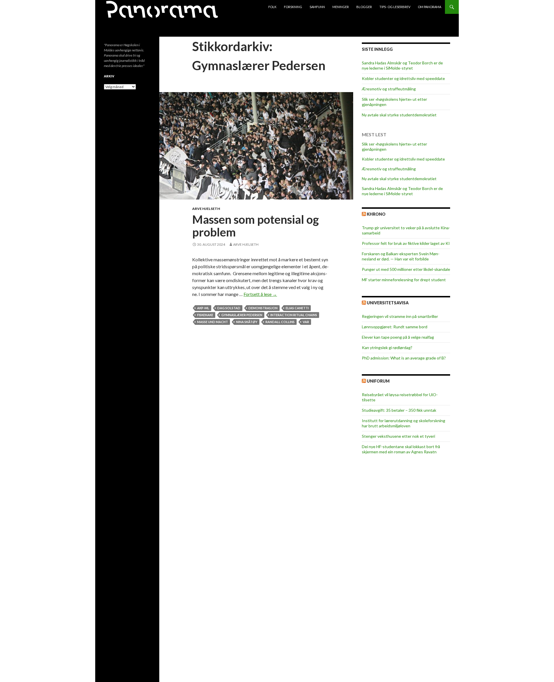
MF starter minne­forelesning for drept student (404, 279)
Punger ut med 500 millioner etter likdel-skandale (406, 269)
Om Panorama (429, 7)
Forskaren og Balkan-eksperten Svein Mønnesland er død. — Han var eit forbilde (400, 256)
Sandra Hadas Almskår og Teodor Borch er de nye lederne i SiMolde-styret (402, 65)
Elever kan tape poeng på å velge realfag (398, 337)
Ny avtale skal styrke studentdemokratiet (399, 114)
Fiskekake (205, 315)
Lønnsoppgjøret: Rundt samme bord (394, 326)
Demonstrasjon (263, 308)
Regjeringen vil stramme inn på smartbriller (400, 316)
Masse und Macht (212, 322)
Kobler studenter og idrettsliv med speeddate (403, 78)
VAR (306, 322)
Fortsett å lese (260, 294)
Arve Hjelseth (206, 208)
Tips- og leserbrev (394, 7)
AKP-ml (203, 308)
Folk (272, 7)
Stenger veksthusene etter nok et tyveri (398, 436)
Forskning (293, 7)
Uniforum (378, 381)
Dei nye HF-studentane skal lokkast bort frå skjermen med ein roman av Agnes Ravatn (401, 449)
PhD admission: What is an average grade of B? (404, 357)
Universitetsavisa (388, 302)
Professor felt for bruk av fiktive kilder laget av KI (406, 243)
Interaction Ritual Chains (293, 315)
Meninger (340, 7)
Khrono (376, 214)
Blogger (364, 7)
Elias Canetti (297, 308)
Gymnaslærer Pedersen (241, 315)
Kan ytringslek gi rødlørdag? (387, 347)
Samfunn (317, 7)
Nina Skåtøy (246, 322)
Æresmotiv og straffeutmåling (389, 88)
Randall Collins (280, 322)
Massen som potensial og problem (255, 226)
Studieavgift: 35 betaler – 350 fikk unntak (399, 410)
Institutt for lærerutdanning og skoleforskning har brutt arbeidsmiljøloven (403, 423)
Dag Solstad (228, 308)
